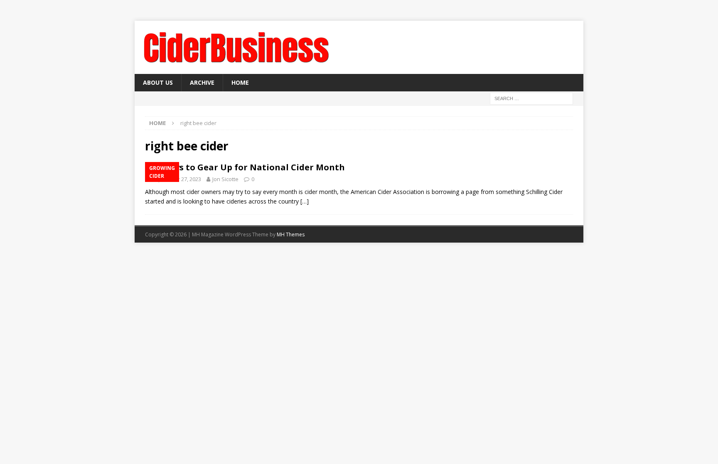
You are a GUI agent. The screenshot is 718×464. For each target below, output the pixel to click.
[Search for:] (531, 98)
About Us (158, 82)
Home (240, 82)
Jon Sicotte (225, 179)
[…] (304, 201)
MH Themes (291, 234)
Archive (202, 82)
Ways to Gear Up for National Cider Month (253, 167)
